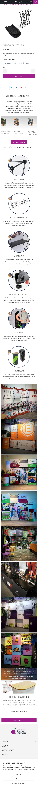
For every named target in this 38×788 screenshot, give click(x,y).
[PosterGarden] (19, 2)
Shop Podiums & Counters (19, 711)
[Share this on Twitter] (11, 88)
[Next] (36, 125)
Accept (18, 774)
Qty (4, 67)
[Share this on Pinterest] (21, 88)
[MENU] (1, 2)
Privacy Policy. (29, 769)
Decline (18, 779)
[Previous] (2, 125)
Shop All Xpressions (19, 142)
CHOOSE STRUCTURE (9, 59)
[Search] (31, 2)
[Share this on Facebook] (16, 88)
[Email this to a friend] (26, 88)
